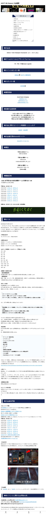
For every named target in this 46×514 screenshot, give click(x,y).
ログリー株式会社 (25, 75)
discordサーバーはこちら (23, 141)
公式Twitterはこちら (23, 100)
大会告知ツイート (6, 407)
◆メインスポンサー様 (18, 22)
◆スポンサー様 (17, 24)
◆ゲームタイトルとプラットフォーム (22, 20)
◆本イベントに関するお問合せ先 (21, 40)
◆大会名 (16, 18)
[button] (23, 8)
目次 (21, 16)
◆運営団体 (16, 26)
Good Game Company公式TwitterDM (27, 501)
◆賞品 (15, 33)
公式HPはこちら (23, 99)
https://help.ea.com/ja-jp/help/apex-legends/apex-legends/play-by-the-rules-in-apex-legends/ (21, 365)
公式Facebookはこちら (23, 102)
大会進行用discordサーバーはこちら (9, 438)
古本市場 (22, 86)
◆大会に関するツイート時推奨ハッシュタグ (23, 29)
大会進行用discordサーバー (21, 500)
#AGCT (20, 130)
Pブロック (15, 200)
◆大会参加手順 (17, 38)
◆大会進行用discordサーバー (20, 31)
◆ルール (16, 36)
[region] (23, 8)
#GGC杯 (25, 130)
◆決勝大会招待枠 (18, 27)
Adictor (17, 75)
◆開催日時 (16, 35)
